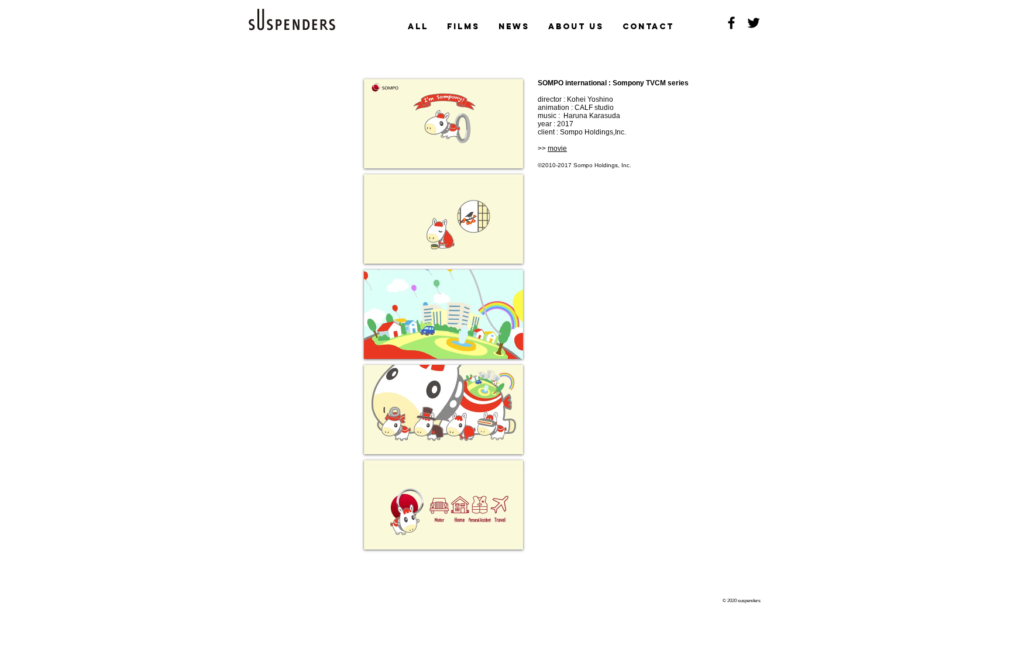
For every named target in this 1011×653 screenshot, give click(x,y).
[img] (443, 123)
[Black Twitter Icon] (753, 23)
